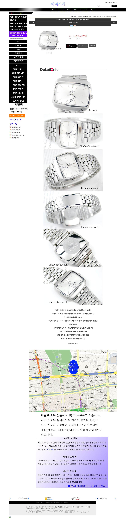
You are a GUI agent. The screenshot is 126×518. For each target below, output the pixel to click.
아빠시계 (35, 512)
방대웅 (53, 508)
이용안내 (66, 502)
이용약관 (48, 502)
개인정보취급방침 (57, 502)
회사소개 (41, 502)
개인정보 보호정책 (37, 508)
